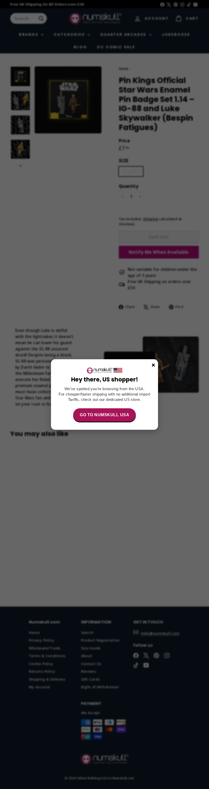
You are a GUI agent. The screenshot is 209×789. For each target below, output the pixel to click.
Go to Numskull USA (104, 415)
